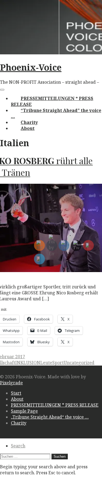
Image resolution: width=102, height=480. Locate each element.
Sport (58, 363)
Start (16, 393)
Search (18, 446)
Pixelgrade (11, 383)
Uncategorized (79, 363)
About (28, 128)
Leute (46, 363)
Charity (29, 122)
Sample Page (24, 411)
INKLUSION (27, 363)
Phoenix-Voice (30, 67)
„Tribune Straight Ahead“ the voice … (50, 417)
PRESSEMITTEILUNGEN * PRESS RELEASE (54, 405)
